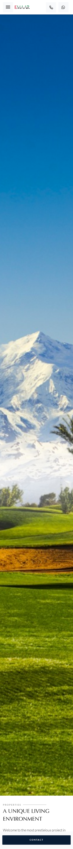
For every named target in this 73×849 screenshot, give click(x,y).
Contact (36, 839)
